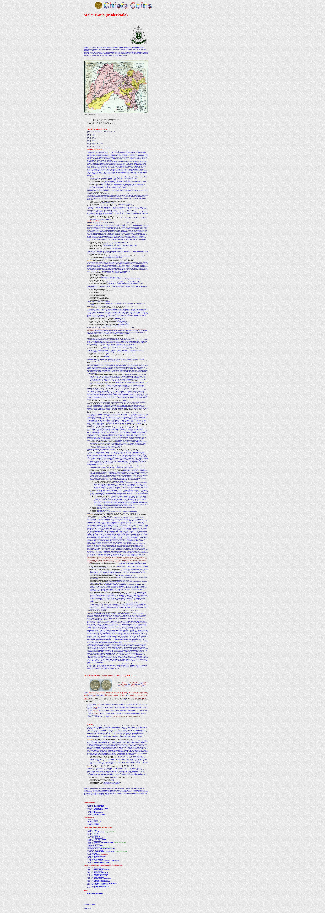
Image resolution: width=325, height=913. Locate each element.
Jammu (101, 845)
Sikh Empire (115, 860)
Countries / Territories (89, 904)
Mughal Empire (98, 812)
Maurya (101, 805)
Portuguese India (98, 859)
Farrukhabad (97, 841)
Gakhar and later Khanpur (101, 842)
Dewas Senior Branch (100, 839)
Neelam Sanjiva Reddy (100, 875)
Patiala (124, 699)
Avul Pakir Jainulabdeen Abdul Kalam (105, 883)
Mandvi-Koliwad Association (95, 893)
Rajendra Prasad (99, 868)
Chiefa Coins (87, 908)
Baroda (96, 835)
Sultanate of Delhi (99, 806)
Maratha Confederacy (100, 856)
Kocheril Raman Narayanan (102, 881)
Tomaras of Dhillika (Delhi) (101, 862)
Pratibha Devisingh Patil (101, 884)
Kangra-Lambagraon (105, 848)
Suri (95, 811)
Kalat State (97, 847)
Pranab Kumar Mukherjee (102, 886)
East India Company (99, 814)
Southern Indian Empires (101, 808)
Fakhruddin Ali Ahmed (101, 874)
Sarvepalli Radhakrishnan (101, 869)
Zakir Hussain (98, 871)
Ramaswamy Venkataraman (102, 878)
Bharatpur (97, 836)
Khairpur (96, 851)
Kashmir (101, 850)
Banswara (96, 833)
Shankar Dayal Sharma (101, 880)
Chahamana (98, 838)
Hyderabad (97, 844)
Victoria (96, 820)
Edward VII (97, 821)
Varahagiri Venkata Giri (101, 872)
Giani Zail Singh (99, 877)
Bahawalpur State (99, 832)
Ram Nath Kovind (99, 887)
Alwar (95, 830)
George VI (97, 824)
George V (96, 823)
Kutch (95, 853)
